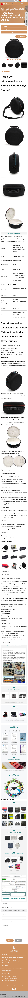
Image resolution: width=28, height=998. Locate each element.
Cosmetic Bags (12, 957)
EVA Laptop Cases (6, 962)
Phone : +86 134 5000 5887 (10, 976)
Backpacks (5, 957)
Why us (22, 968)
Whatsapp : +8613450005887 (11, 978)
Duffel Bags (11, 959)
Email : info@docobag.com (10, 980)
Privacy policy (6, 996)
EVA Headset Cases (19, 959)
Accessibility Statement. (20, 996)
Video (10, 970)
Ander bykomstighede (9, 32)
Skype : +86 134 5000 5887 (10, 982)
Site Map (12, 996)
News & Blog (5, 970)
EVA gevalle (13, 8)
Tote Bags (4, 959)
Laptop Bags (20, 957)
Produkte (7, 8)
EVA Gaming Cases (17, 960)
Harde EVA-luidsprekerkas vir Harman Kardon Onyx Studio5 (12, 10)
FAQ (14, 970)
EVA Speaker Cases (7, 960)
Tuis (2, 8)
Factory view (11, 968)
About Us (4, 968)
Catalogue (17, 968)
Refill (18, 940)
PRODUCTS (5, 954)
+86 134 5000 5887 (5, 1)
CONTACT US (5, 973)
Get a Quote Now (21, 36)
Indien (9, 940)
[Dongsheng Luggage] (14, 949)
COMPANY (5, 965)
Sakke (5, 26)
